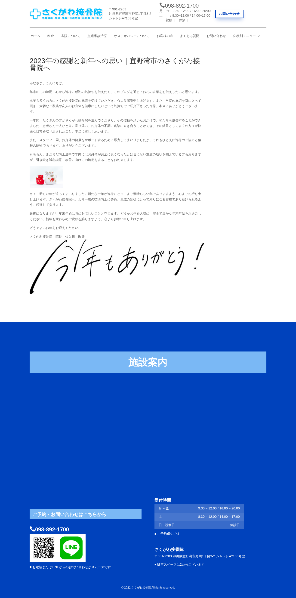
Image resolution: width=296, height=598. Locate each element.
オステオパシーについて (132, 36)
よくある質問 (189, 36)
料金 (50, 36)
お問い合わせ (229, 13)
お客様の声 (165, 36)
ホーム (35, 36)
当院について (70, 36)
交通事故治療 (97, 36)
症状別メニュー (244, 36)
